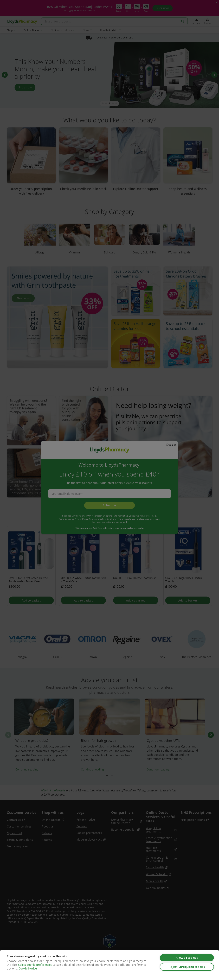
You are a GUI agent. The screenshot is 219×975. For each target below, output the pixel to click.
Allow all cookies (187, 958)
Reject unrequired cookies (187, 967)
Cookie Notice (28, 968)
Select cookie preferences (35, 965)
